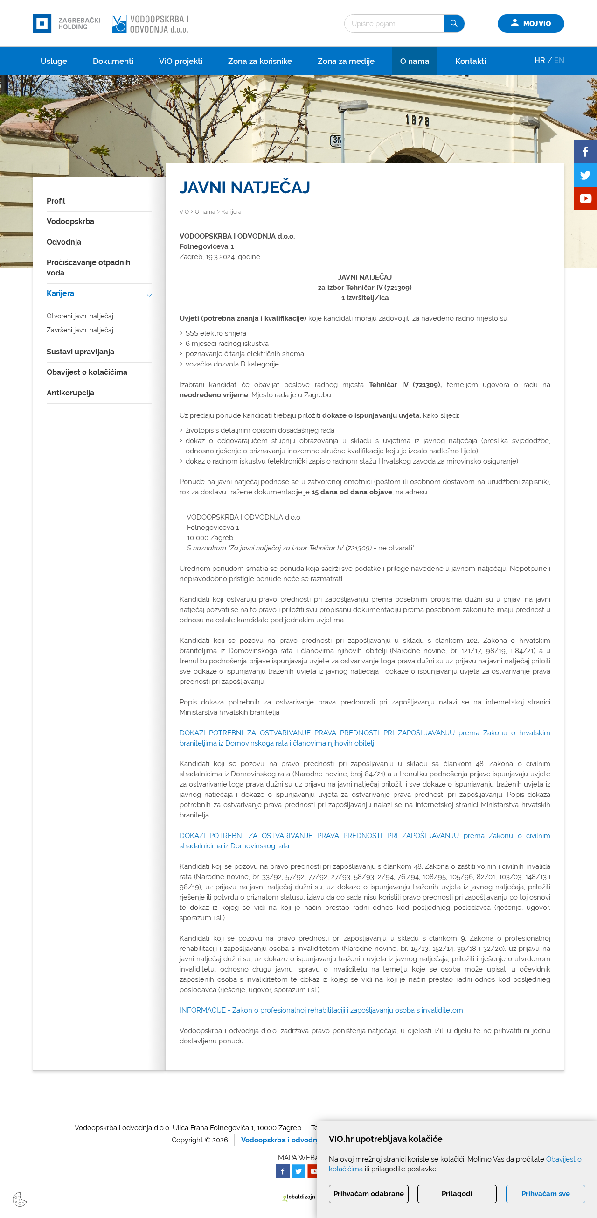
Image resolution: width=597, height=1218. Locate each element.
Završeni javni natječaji (81, 330)
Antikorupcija (70, 392)
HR (540, 60)
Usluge (54, 61)
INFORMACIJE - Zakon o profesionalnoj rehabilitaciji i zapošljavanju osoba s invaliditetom (321, 1010)
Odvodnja (64, 242)
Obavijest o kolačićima (87, 372)
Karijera (60, 293)
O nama (415, 61)
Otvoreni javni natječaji (81, 316)
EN (559, 60)
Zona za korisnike (260, 61)
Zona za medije (346, 61)
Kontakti (470, 61)
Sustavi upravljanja (80, 351)
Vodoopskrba (70, 221)
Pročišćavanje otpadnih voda (89, 268)
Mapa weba (298, 1158)
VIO (184, 212)
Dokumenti (113, 61)
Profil (56, 201)
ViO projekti (180, 61)
